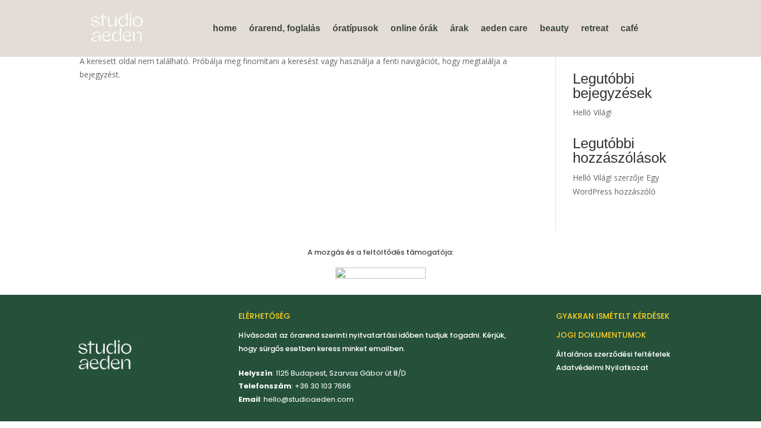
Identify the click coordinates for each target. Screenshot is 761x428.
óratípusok (355, 28)
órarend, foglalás (284, 28)
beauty (554, 28)
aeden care (504, 28)
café (629, 28)
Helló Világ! (592, 112)
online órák (414, 28)
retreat (594, 28)
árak (459, 28)
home (225, 28)
